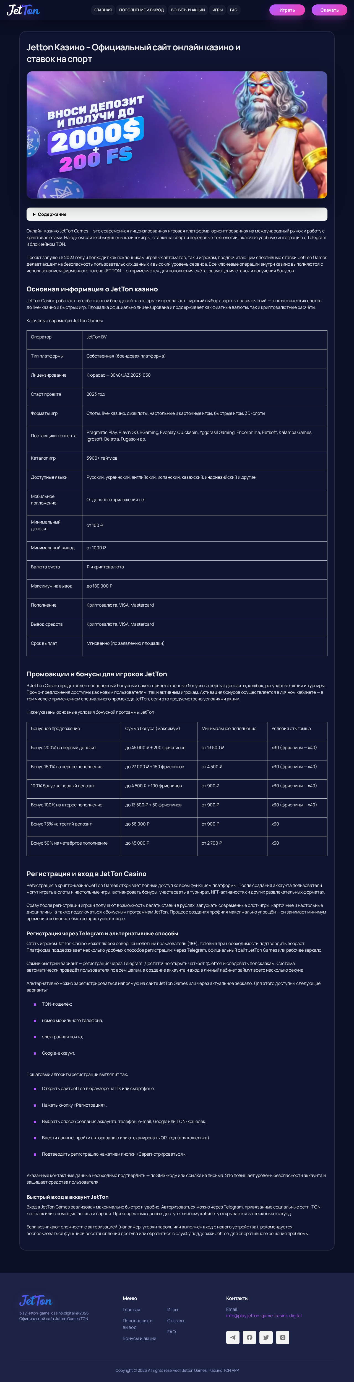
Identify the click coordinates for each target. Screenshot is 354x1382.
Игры (217, 9)
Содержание (52, 214)
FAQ (233, 9)
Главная (103, 9)
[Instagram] (282, 1337)
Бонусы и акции (188, 9)
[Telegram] (233, 1337)
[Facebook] (249, 1337)
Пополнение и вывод (141, 9)
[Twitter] (266, 1337)
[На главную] (23, 9)
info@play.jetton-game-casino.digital (264, 1316)
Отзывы (175, 1321)
